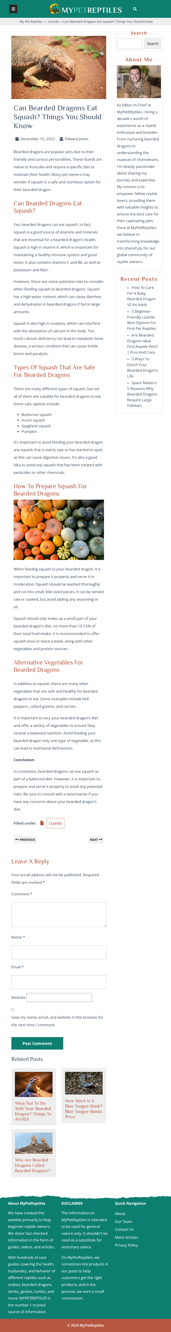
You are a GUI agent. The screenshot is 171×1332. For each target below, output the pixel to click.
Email (17, 966)
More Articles (126, 1237)
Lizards (53, 21)
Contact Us (124, 1229)
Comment (21, 893)
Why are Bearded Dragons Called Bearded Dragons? (32, 1165)
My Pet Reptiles (31, 21)
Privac (120, 1245)
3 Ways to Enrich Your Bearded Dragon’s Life (142, 367)
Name (18, 937)
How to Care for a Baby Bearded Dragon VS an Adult (141, 296)
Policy (132, 1245)
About (120, 1213)
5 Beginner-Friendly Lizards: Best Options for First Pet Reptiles (141, 320)
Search (139, 33)
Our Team (123, 1221)
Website (18, 997)
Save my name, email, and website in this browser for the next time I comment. (57, 1021)
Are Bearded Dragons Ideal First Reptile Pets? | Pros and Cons (142, 343)
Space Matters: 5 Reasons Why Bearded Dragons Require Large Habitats (142, 394)
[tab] (13, 9)
